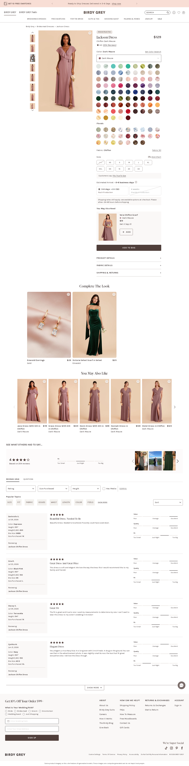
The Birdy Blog (106, 723)
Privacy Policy (122, 754)
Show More (93, 687)
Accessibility (134, 754)
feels (90, 502)
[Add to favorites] (89, 33)
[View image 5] (32, 77)
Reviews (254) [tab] (12, 479)
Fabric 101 (156, 150)
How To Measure (127, 714)
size (9, 502)
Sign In (178, 705)
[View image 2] (32, 48)
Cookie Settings (95, 754)
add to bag (128, 247)
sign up (32, 737)
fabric (29, 502)
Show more (102, 502)
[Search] (157, 12)
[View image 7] (32, 97)
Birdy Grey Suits (107, 710)
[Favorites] (179, 12)
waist (54, 502)
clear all (123, 488)
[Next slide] (137, 4)
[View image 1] (32, 38)
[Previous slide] (52, 4)
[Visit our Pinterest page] (177, 748)
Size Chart (156, 157)
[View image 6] (32, 87)
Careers (103, 714)
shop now (105, 3)
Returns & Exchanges (155, 705)
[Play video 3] (32, 58)
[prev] (32, 32)
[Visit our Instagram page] (171, 748)
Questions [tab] (28, 479)
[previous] (14, 407)
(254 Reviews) (109, 45)
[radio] (98, 66)
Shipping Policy (127, 705)
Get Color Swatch (153, 52)
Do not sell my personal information (154, 754)
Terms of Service (108, 754)
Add (128, 232)
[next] (32, 110)
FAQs (122, 710)
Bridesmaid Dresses (45, 26)
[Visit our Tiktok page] (166, 748)
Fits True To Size (119, 176)
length (66, 502)
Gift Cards (124, 727)
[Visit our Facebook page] (182, 748)
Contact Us (125, 723)
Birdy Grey (10, 12)
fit (18, 502)
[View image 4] (32, 68)
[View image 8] (32, 107)
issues (41, 502)
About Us (103, 705)
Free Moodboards (128, 718)
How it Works (105, 718)
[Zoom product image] (65, 71)
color (79, 502)
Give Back (104, 727)
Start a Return (151, 710)
